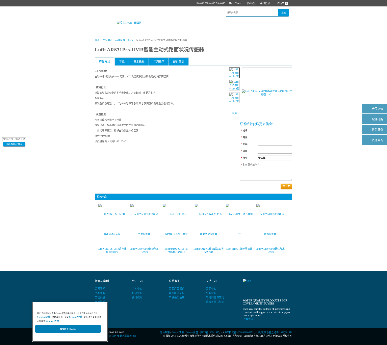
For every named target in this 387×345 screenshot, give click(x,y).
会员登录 (265, 3)
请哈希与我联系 (14, 144)
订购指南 (158, 61)
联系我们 (251, 3)
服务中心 (211, 292)
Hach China (234, 3)
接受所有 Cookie (68, 329)
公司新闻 (100, 288)
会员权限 (137, 297)
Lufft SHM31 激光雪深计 (239, 248)
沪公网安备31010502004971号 (240, 332)
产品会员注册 (177, 297)
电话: (244, 137)
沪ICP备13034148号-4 (211, 332)
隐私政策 (165, 332)
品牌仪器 (120, 40)
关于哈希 (199, 12)
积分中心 (137, 292)
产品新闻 (100, 292)
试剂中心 (131, 12)
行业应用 (147, 12)
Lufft (130, 40)
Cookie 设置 (192, 332)
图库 (234, 113)
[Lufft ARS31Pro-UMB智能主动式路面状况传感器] (234, 73)
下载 (122, 61)
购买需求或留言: (248, 164)
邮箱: (244, 144)
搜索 (283, 12)
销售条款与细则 (215, 301)
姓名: (244, 130)
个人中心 (137, 288)
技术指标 (139, 61)
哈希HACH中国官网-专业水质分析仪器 (115, 336)
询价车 (282, 3)
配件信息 (178, 61)
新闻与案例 (165, 12)
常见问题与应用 (215, 297)
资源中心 (211, 288)
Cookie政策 (44, 317)
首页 (100, 12)
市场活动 (100, 301)
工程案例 (100, 297)
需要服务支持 (177, 292)
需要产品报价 (177, 288)
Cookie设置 (75, 317)
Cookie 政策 (178, 332)
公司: (244, 151)
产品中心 (114, 12)
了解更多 (248, 318)
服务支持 (183, 12)
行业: (244, 158)
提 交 (286, 186)
